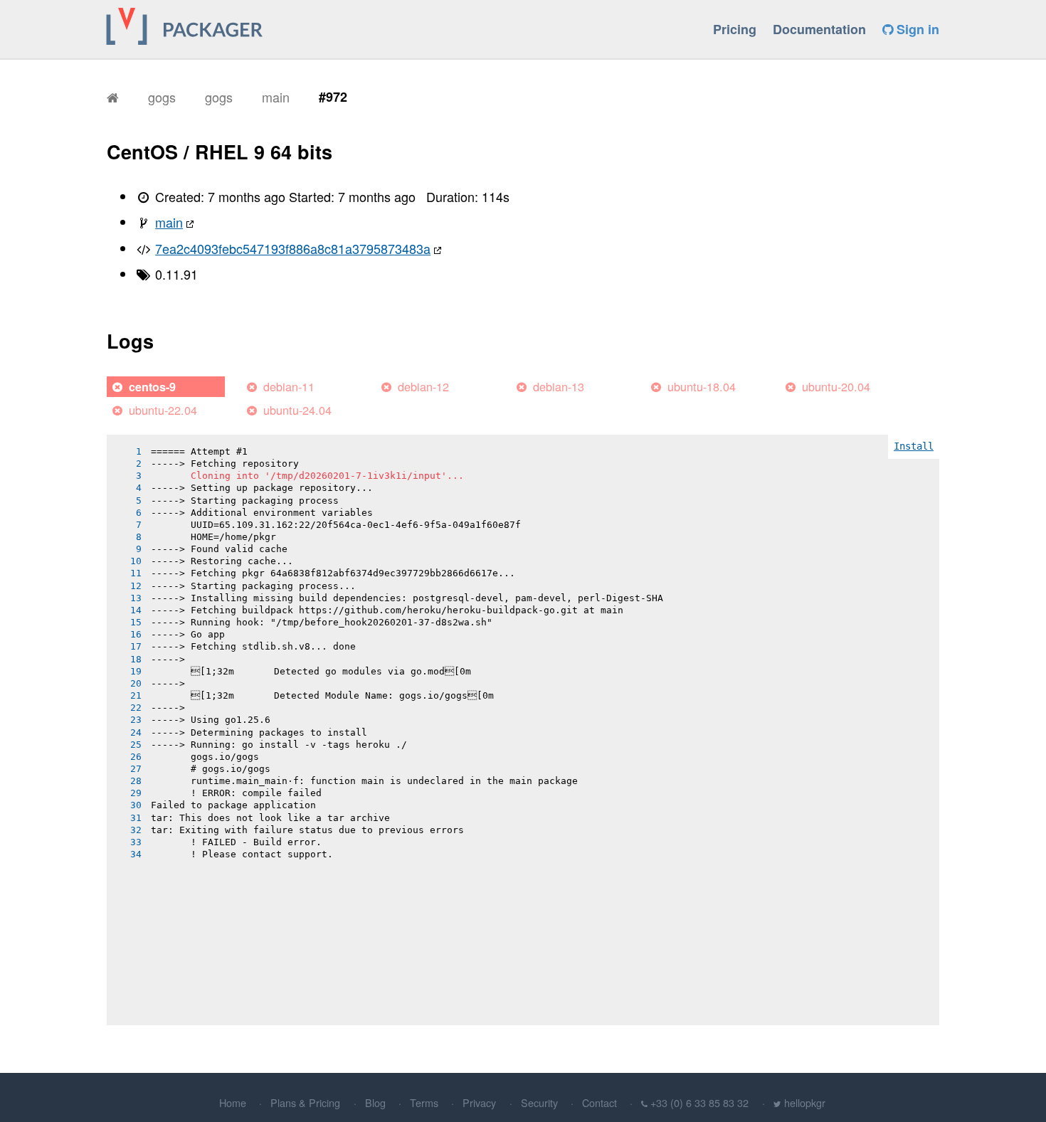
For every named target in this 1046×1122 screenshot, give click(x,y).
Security (539, 1102)
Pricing (734, 29)
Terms (424, 1102)
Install (914, 446)
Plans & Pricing (305, 1102)
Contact (599, 1102)
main (276, 97)
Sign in (916, 29)
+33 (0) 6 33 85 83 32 (699, 1102)
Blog (375, 1102)
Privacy (479, 1102)
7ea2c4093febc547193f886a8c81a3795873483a (292, 248)
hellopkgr (804, 1102)
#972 (333, 97)
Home (232, 1102)
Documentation (819, 29)
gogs (162, 97)
